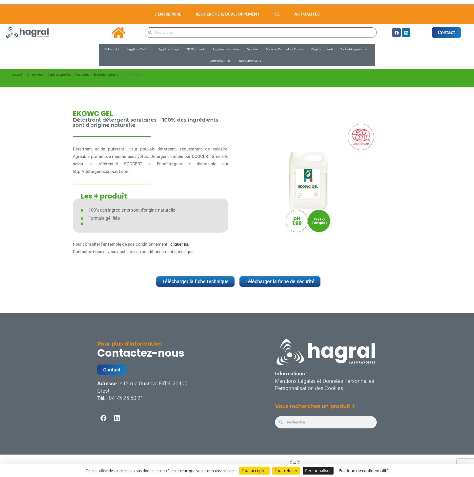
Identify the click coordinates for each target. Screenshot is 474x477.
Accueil (17, 74)
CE (277, 14)
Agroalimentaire (249, 60)
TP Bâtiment (195, 49)
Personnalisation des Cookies (309, 388)
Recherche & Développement (228, 14)
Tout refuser (286, 470)
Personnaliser (318, 470)
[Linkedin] (406, 32)
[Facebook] (396, 32)
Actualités (307, 14)
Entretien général (106, 74)
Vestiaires (82, 74)
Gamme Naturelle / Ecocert (285, 49)
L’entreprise (168, 14)
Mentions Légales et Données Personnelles (324, 381)
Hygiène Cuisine (138, 49)
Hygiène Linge (168, 49)
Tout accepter (254, 470)
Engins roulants (322, 49)
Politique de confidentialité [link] (364, 470)
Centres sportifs (59, 74)
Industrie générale (354, 49)
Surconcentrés (220, 60)
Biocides (252, 49)
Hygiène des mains (225, 49)
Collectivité (111, 49)
